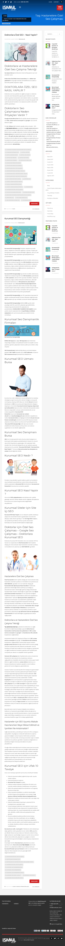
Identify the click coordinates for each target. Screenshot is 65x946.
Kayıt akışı (49, 211)
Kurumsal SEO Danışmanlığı (17, 218)
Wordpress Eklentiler (52, 198)
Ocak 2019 (50, 162)
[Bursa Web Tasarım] (61, 938)
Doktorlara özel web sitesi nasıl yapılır (17, 173)
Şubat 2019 (50, 159)
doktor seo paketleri (25, 160)
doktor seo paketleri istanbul (14, 165)
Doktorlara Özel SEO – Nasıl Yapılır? (21, 34)
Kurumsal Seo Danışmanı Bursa (14, 867)
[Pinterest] (8, 2)
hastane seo (29, 186)
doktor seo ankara (11, 157)
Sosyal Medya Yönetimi (53, 193)
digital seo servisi (25, 155)
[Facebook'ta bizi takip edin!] (51, 938)
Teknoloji (49, 195)
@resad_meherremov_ (52, 147)
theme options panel (39, 903)
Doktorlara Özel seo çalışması (14, 168)
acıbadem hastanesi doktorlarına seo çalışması (19, 149)
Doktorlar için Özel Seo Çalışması (15, 856)
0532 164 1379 (24, 2)
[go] (59, 34)
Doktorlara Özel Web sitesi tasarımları (16, 176)
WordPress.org (51, 216)
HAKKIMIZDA (5, 903)
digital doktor (25, 152)
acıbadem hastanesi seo (13, 152)
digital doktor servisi (12, 155)
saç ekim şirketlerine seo (13, 200)
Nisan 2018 (50, 170)
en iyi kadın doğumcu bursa (14, 178)
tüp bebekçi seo (27, 200)
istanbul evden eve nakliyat (53, 132)
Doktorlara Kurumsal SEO (13, 859)
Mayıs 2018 (50, 167)
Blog (14, 208)
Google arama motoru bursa (14, 184)
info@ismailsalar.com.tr (56, 907)
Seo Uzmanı (26, 845)
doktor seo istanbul (12, 160)
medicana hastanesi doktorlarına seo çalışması (19, 195)
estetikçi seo (27, 178)
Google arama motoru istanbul (15, 186)
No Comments (35, 209)
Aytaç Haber (49, 126)
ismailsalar (22, 39)
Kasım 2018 (50, 165)
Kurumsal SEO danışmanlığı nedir (15, 872)
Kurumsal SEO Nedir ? (29, 875)
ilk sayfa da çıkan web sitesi (14, 192)
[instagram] (58, 938)
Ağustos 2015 (50, 175)
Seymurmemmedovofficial (53, 141)
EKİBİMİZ (16, 903)
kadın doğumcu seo (29, 192)
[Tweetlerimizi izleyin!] (55, 938)
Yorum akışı (50, 213)
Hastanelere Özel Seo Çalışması (15, 189)
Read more (34, 203)
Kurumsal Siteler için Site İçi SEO (15, 877)
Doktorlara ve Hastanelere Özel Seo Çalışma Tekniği (20, 861)
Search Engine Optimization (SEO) (21, 886)
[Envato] (11, 2)
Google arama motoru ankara (14, 181)
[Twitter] (6, 2)
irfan (53, 136)
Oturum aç (50, 208)
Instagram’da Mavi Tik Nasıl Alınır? (55, 106)
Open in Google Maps (56, 924)
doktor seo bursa (24, 157)
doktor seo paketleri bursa (14, 163)
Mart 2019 (49, 156)
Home (5, 16)
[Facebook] (3, 2)
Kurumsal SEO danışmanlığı (13, 869)
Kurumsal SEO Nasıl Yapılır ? (14, 875)
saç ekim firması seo (22, 197)
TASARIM (60, 7)
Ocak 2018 (50, 173)
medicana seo (10, 197)
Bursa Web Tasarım (29, 940)
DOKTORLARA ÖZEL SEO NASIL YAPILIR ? (15, 170)
